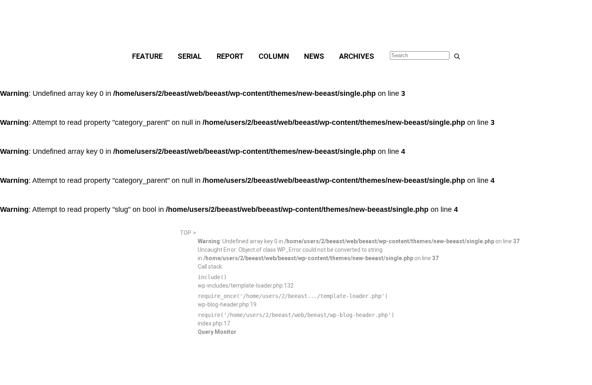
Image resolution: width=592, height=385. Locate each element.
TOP (185, 233)
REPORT (230, 56)
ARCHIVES (356, 56)
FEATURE (147, 56)
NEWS (314, 56)
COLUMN (274, 56)
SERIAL (190, 56)
